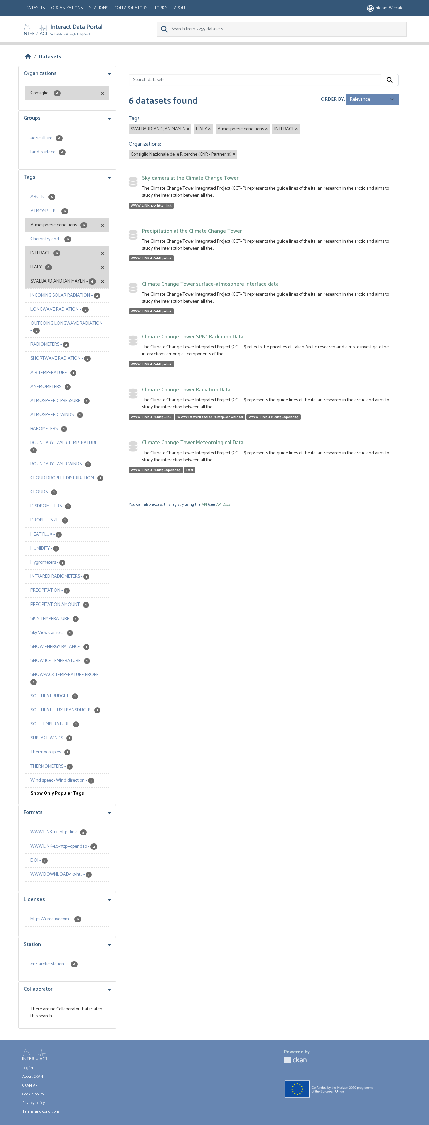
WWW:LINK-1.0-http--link (151, 206)
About (180, 8)
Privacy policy (33, 1103)
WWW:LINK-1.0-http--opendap (274, 417)
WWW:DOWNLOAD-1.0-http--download (210, 417)
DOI (189, 470)
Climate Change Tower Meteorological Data (192, 442)
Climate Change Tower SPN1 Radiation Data (192, 336)
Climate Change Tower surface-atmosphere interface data (210, 284)
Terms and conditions (41, 1111)
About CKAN (32, 1076)
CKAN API (30, 1085)
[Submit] (390, 80)
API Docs (223, 504)
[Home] (28, 56)
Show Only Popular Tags (57, 793)
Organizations (67, 8)
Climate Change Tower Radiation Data (186, 389)
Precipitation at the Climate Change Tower (192, 231)
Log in (27, 1068)
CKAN (295, 1059)
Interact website (388, 8)
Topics (160, 8)
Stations (98, 8)
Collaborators (131, 8)
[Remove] (188, 129)
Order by (332, 99)
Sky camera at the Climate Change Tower (190, 178)
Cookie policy (33, 1094)
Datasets (35, 8)
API (204, 504)
